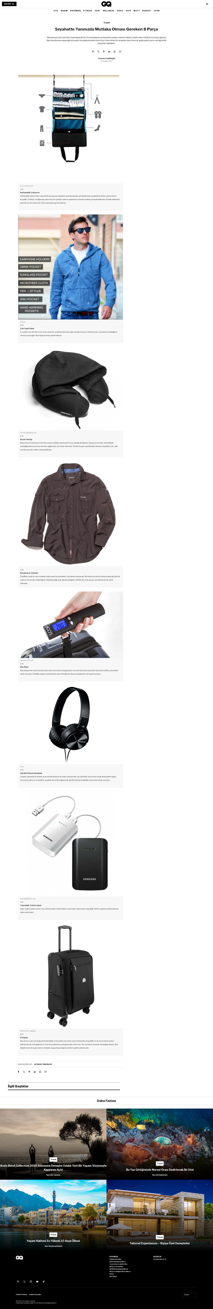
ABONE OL (9, 4)
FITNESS (87, 11)
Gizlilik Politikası (21, 1294)
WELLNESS (108, 11)
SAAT (97, 11)
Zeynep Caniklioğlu (106, 58)
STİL (55, 11)
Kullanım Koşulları (35, 1294)
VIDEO (120, 11)
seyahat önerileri (43, 1064)
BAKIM (64, 11)
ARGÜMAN (75, 11)
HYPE (128, 11)
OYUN (157, 11)
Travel (106, 23)
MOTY (137, 11)
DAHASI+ (146, 11)
